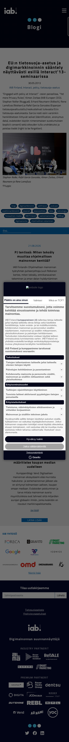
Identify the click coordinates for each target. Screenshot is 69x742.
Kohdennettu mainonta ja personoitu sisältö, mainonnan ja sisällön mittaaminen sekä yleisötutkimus (30, 377)
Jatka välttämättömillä (34, 446)
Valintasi (37, 300)
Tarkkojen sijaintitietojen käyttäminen (26, 390)
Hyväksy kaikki (34, 439)
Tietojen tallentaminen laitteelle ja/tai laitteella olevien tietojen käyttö (31, 363)
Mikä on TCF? (56, 300)
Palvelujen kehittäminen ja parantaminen (28, 369)
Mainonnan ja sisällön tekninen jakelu (27, 414)
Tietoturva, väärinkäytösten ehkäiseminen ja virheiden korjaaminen (30, 408)
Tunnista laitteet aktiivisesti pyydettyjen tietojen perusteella (32, 395)
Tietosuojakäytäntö (34, 452)
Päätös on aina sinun (16, 300)
